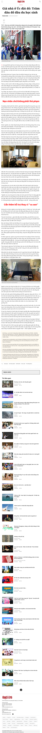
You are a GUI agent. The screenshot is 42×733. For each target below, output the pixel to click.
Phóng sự (30, 721)
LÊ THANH (15, 426)
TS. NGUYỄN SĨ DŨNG (17, 610)
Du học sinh (23, 363)
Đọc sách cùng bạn (14, 727)
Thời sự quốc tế (32, 723)
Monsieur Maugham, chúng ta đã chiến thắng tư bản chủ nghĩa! (27, 527)
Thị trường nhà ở (29, 363)
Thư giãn (9, 723)
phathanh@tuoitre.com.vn (6, 712)
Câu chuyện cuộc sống (20, 717)
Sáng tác (35, 721)
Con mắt (13, 717)
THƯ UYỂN (15, 529)
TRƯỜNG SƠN (16, 394)
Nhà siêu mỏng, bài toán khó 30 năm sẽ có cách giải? (26, 454)
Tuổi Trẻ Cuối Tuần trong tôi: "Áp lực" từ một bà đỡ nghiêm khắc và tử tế (26, 599)
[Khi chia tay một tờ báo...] (7, 590)
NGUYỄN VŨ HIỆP (16, 569)
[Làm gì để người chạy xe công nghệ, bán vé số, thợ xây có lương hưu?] (7, 466)
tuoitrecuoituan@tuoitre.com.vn (7, 707)
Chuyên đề (8, 717)
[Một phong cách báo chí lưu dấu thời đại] (7, 631)
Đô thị (8, 727)
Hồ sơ (23, 719)
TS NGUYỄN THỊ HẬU (17, 601)
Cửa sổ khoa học (33, 717)
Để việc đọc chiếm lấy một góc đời (22, 577)
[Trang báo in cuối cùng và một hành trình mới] (7, 662)
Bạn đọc (4, 717)
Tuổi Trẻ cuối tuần (16, 725)
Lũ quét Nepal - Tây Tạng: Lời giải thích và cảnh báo (26, 413)
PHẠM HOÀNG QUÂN (17, 550)
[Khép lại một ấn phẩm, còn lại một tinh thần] (7, 610)
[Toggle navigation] (2, 2)
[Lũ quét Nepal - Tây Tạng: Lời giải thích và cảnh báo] (7, 414)
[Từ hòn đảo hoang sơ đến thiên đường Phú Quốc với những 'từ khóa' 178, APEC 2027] (7, 404)
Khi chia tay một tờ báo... (20, 588)
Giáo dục (21, 4)
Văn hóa (26, 725)
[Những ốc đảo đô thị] (7, 538)
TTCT (15, 662)
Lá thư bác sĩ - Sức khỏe (33, 719)
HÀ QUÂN (15, 467)
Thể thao (26, 723)
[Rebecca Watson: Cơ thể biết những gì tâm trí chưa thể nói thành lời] (7, 559)
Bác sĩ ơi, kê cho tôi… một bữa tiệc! (22, 485)
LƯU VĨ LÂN (15, 631)
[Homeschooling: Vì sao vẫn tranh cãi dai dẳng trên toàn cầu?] (7, 476)
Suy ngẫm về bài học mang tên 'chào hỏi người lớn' (26, 443)
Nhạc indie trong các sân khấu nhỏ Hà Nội (24, 567)
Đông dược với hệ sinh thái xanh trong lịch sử (25, 516)
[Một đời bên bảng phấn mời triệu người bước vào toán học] (7, 435)
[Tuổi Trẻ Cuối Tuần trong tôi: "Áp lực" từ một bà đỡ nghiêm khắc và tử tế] (7, 600)
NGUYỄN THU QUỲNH (17, 538)
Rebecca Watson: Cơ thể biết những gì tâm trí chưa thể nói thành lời (26, 558)
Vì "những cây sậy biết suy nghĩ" (22, 639)
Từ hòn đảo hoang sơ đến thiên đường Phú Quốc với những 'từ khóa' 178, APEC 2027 (26, 403)
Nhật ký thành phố (19, 721)
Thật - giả (13, 723)
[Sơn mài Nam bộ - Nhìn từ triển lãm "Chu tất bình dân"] (7, 548)
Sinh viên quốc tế (12, 363)
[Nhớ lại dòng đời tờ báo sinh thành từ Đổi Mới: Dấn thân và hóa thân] (7, 620)
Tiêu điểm (4, 725)
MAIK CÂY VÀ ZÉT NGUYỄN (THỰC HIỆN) (19, 560)
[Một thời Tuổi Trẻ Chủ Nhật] (7, 651)
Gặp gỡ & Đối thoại (17, 719)
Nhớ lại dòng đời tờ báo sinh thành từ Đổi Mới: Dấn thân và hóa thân (26, 619)
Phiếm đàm (25, 721)
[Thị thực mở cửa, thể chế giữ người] (7, 384)
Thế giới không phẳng (20, 723)
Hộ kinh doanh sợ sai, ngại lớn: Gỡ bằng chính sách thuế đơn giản (26, 424)
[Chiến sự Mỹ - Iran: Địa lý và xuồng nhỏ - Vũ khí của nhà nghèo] (7, 497)
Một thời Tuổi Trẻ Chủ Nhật (21, 650)
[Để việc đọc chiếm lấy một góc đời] (7, 579)
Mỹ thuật (13, 721)
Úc (2, 65)
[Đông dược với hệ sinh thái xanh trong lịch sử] (7, 517)
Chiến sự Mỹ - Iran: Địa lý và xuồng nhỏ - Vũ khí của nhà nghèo (26, 496)
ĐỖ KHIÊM (15, 498)
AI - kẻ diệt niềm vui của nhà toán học (23, 392)
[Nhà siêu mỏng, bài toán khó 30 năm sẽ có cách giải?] (7, 456)
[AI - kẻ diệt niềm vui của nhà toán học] (7, 394)
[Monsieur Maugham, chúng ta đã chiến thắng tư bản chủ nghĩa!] (7, 528)
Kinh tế (27, 719)
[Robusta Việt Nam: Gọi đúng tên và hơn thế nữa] (7, 672)
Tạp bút (22, 725)
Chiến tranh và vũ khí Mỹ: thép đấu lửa (23, 505)
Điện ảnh (4, 727)
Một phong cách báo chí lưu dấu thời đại (24, 629)
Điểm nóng (35, 725)
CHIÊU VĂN (15, 414)
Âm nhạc (30, 725)
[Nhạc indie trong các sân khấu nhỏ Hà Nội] (7, 569)
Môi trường (8, 721)
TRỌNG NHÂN (16, 436)
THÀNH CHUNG (16, 445)
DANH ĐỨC (15, 507)
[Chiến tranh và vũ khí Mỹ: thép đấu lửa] (7, 507)
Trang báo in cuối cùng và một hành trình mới (25, 660)
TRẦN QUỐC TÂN (16, 579)
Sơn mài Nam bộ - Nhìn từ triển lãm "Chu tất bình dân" (26, 547)
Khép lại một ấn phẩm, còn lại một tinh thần (25, 608)
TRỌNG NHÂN (16, 682)
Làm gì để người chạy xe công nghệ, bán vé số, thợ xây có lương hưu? (26, 465)
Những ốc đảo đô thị (19, 536)
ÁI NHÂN (15, 456)
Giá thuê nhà (18, 363)
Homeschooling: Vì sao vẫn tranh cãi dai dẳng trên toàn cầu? (26, 475)
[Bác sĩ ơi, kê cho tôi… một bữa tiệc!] (7, 487)
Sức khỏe (4, 723)
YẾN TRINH (15, 672)
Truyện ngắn (9, 725)
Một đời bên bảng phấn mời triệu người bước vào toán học (26, 434)
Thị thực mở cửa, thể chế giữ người (22, 382)
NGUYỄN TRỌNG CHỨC (17, 651)
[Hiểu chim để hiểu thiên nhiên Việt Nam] (7, 682)
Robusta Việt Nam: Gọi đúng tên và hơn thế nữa (25, 670)
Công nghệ (27, 717)
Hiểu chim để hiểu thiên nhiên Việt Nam (24, 680)
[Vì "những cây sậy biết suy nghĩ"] (7, 641)
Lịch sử (4, 721)
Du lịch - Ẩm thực (5, 719)
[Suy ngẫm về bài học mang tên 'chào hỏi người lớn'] (7, 445)
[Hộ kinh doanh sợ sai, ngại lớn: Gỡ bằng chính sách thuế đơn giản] (7, 425)
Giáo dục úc (6, 363)
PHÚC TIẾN (15, 622)
